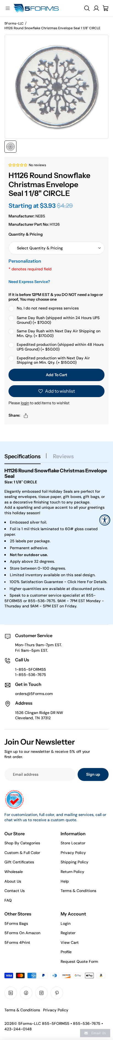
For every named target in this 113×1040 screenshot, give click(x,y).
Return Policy (72, 871)
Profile (66, 951)
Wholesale (13, 871)
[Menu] (7, 8)
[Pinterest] (56, 993)
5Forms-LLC (14, 23)
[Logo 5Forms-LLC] (44, 8)
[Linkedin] (10, 993)
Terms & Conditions (78, 890)
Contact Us (14, 890)
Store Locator (73, 842)
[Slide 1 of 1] (10, 147)
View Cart (70, 942)
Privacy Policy (73, 852)
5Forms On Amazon (22, 932)
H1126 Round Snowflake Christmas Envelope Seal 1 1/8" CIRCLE (52, 28)
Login (65, 923)
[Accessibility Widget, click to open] (104, 520)
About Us (12, 881)
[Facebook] (26, 993)
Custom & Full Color (22, 852)
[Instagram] (41, 993)
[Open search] (87, 8)
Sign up (93, 774)
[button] (18, 164)
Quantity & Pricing (26, 234)
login (25, 402)
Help (65, 881)
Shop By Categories (22, 842)
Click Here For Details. (87, 581)
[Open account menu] (96, 8)
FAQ (8, 900)
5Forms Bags (16, 923)
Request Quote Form (79, 961)
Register (68, 932)
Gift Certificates (19, 862)
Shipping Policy (74, 862)
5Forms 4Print (17, 942)
